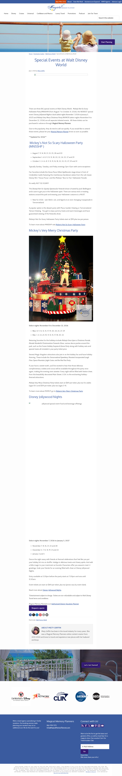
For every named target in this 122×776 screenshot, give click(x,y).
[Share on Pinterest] (40, 614)
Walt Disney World (41, 620)
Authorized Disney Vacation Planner (65, 604)
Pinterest (95, 725)
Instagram (99, 725)
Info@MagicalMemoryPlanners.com (58, 728)
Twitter (89, 725)
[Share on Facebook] (30, 614)
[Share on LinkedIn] (37, 614)
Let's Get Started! (91, 665)
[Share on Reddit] (43, 614)
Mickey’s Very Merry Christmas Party (69, 391)
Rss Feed (82, 725)
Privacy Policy (84, 755)
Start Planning (106, 42)
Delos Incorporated (61, 773)
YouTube (92, 725)
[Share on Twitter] (33, 614)
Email (102, 725)
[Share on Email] (46, 614)
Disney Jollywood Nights (52, 590)
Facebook (85, 725)
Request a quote (38, 608)
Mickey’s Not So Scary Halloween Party (70, 225)
